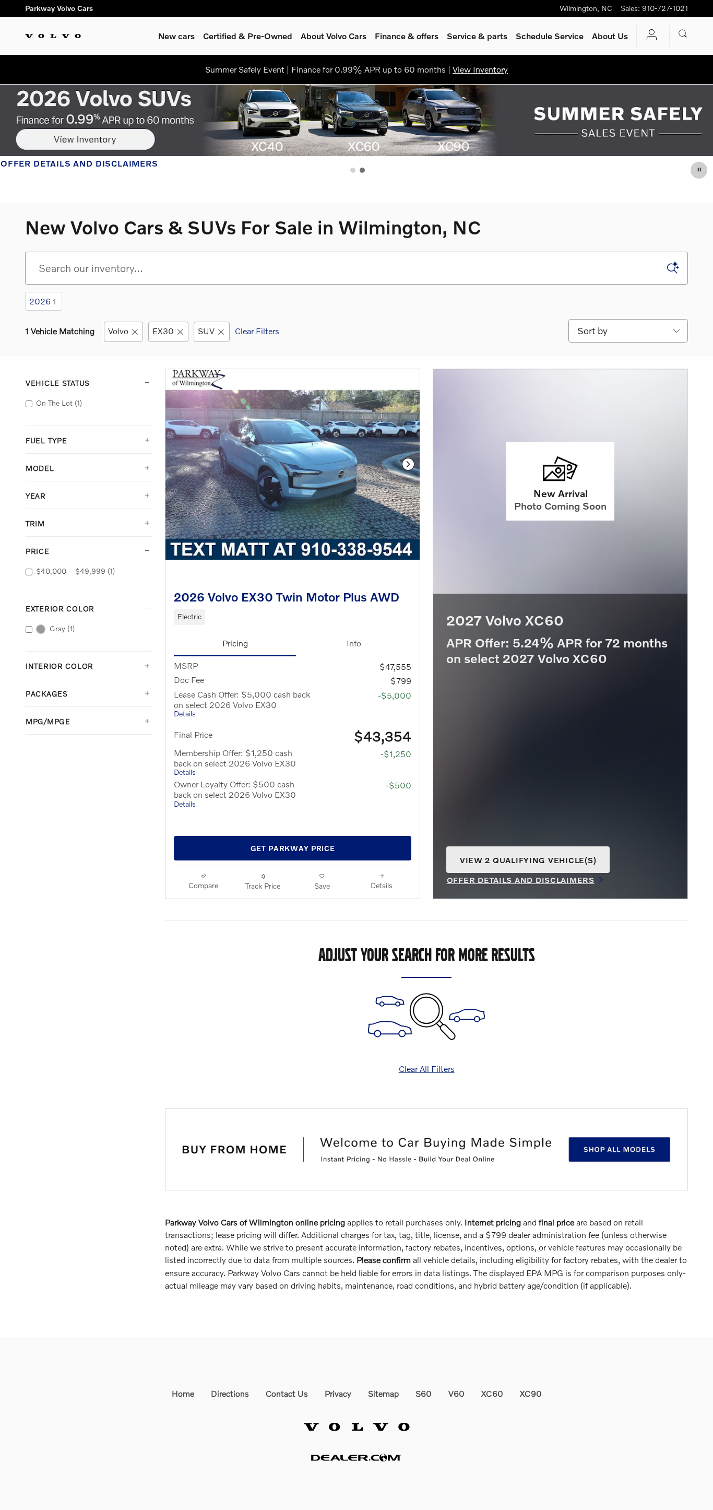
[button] (292, 617)
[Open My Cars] (649, 35)
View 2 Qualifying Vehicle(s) (528, 864)
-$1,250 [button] (396, 754)
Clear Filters (257, 331)
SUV (206, 331)
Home (183, 1393)
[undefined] (426, 1149)
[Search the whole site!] (683, 34)
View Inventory (480, 69)
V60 (456, 1393)
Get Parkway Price (293, 848)
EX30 (163, 331)
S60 (423, 1393)
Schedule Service (550, 36)
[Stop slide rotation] (699, 170)
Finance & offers (406, 36)
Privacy (338, 1393)
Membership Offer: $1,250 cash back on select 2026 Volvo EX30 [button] (235, 762)
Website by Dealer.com (356, 1457)
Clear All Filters (427, 1068)
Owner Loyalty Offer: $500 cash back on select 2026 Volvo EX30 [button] (235, 793)
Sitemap (383, 1393)
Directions (230, 1393)
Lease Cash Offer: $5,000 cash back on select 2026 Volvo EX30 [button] (242, 703)
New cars (176, 36)
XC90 (531, 1393)
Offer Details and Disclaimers (79, 164)
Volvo (118, 331)
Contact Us (287, 1393)
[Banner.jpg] (426, 1149)
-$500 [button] (398, 785)
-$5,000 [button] (394, 695)
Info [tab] (354, 643)
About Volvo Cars (333, 36)
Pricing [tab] (235, 643)
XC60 (492, 1393)
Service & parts (477, 36)
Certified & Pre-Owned (247, 36)
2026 (42, 301)
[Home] (53, 36)
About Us (610, 36)
